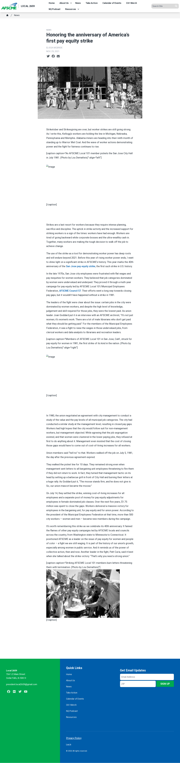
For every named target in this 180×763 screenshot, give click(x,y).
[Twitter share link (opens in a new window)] (48, 56)
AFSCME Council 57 (70, 290)
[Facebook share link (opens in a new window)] (53, 56)
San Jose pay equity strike (80, 266)
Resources (70, 9)
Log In (68, 744)
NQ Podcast (54, 9)
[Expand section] (71, 3)
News (78, 3)
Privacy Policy (73, 738)
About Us (64, 3)
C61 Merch (131, 3)
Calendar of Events (111, 3)
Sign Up (165, 683)
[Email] (58, 56)
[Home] (7, 15)
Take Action (92, 3)
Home (52, 3)
